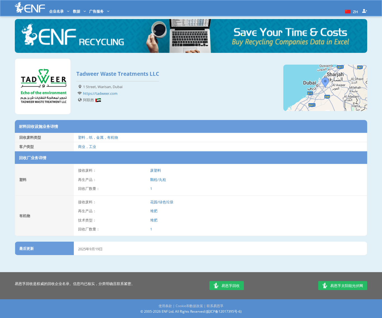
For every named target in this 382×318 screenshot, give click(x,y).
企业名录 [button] (57, 11)
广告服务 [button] (97, 11)
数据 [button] (77, 11)
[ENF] (30, 7)
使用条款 (165, 305)
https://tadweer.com (100, 93)
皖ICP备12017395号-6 (223, 311)
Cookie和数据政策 (189, 305)
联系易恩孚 (215, 305)
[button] (351, 11)
